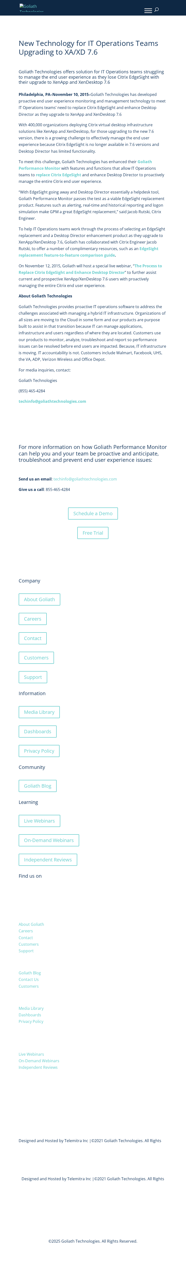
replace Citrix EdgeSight (58, 174)
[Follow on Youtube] (42, 892)
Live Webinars (39, 820)
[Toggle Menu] (148, 10)
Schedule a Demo (93, 513)
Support (33, 677)
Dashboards (37, 731)
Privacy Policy (39, 751)
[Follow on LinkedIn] (32, 892)
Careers (32, 618)
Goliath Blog (37, 786)
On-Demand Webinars (49, 840)
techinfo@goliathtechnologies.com (85, 479)
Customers (36, 657)
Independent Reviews (48, 859)
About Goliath (39, 599)
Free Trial (93, 533)
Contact (32, 638)
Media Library (39, 712)
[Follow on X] (22, 892)
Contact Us (29, 979)
